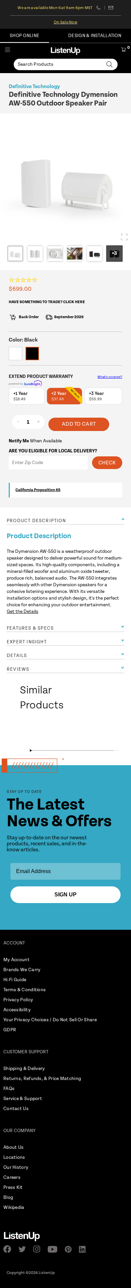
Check (107, 463)
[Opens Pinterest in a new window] (70, 1249)
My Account (16, 959)
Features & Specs (30, 628)
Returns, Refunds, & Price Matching (42, 1078)
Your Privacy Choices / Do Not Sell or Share (50, 1020)
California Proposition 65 (37, 490)
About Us (13, 1147)
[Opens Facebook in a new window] (9, 1249)
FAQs (8, 1088)
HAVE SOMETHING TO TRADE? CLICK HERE (47, 302)
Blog (8, 1197)
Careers (11, 1177)
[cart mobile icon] (123, 50)
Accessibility (17, 1010)
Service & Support (22, 1098)
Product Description (36, 520)
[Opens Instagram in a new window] (38, 1249)
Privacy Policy (18, 1000)
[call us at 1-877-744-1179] (100, 8)
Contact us (111, 7)
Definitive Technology (34, 86)
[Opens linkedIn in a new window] (85, 1249)
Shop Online (24, 35)
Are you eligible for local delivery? (53, 451)
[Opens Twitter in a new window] (24, 1249)
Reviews (18, 669)
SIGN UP (65, 894)
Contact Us (16, 1108)
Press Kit (13, 1187)
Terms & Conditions (24, 990)
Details (17, 655)
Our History (15, 1167)
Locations (14, 1157)
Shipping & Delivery (24, 1068)
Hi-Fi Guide (14, 980)
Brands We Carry (22, 970)
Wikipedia (14, 1207)
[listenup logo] (65, 50)
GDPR (9, 1030)
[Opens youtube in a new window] (54, 1249)
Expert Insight (27, 642)
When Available (35, 441)
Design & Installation (94, 35)
